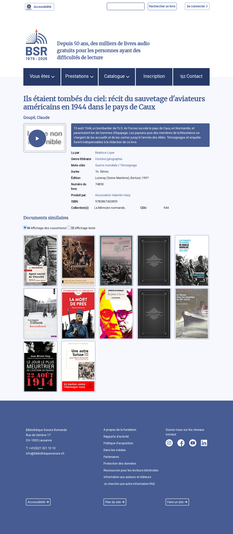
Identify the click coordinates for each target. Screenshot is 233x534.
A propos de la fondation (120, 429)
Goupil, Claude (36, 117)
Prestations (77, 76)
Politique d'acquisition (118, 443)
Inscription (154, 76)
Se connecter (196, 6)
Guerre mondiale (106, 165)
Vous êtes (40, 76)
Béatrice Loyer (105, 152)
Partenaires (111, 457)
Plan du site (113, 502)
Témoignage (128, 165)
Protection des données (120, 463)
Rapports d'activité (116, 436)
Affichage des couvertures (48, 228)
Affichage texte (84, 228)
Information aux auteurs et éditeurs (127, 477)
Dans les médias (115, 450)
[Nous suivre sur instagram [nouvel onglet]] (169, 442)
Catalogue (115, 76)
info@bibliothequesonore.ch (45, 453)
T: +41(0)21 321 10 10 (40, 448)
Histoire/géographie (108, 159)
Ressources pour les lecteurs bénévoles (131, 470)
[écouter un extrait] (37, 138)
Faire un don (175, 502)
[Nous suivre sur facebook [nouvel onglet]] (181, 442)
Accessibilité (42, 7)
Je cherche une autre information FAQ (129, 484)
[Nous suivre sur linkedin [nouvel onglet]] (204, 442)
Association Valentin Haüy (112, 195)
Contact (193, 76)
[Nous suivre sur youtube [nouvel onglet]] (192, 442)
